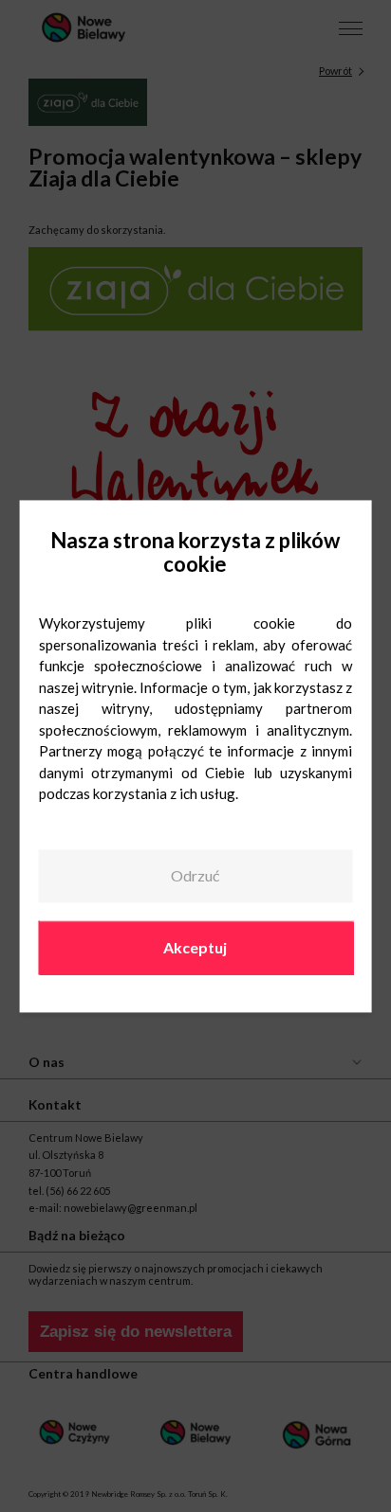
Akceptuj (195, 947)
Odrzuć (195, 876)
